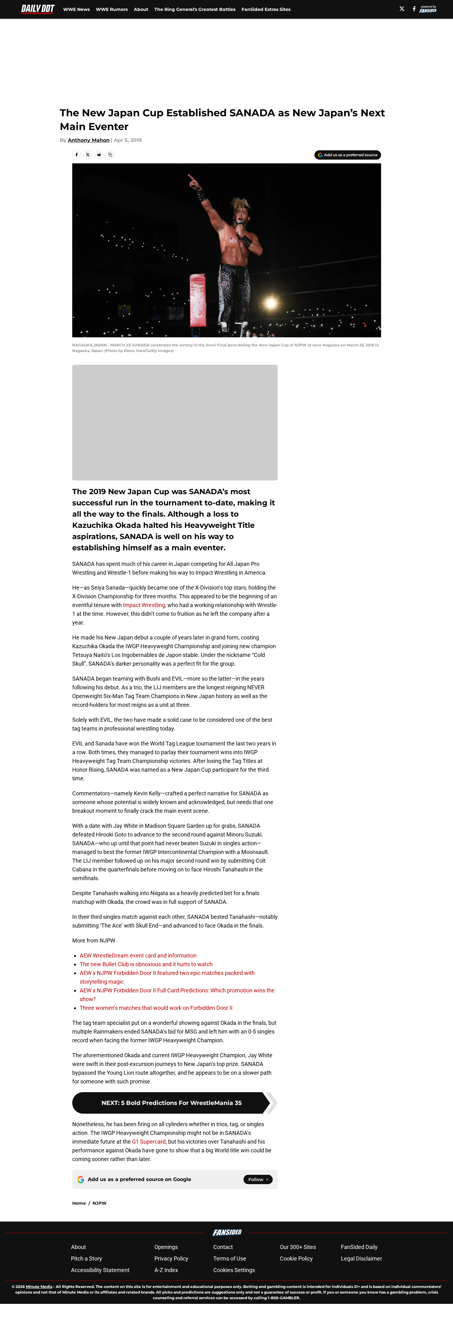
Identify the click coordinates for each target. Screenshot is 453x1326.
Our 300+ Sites (298, 1247)
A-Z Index (166, 1270)
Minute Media (39, 1286)
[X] (401, 8)
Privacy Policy (171, 1258)
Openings (166, 1247)
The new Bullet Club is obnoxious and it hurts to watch (146, 964)
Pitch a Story (86, 1258)
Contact (223, 1247)
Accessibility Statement (100, 1270)
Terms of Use (229, 1258)
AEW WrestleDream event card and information (138, 955)
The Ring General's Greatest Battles (194, 9)
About (141, 9)
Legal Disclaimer (361, 1258)
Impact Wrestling (144, 605)
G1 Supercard (149, 1141)
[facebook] (414, 8)
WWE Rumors (112, 9)
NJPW (99, 1203)
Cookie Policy (296, 1258)
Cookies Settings (234, 1270)
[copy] (110, 154)
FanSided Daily (359, 1247)
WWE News (76, 9)
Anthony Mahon (89, 140)
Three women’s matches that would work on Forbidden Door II (156, 1008)
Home (79, 1203)
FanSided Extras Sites (266, 9)
